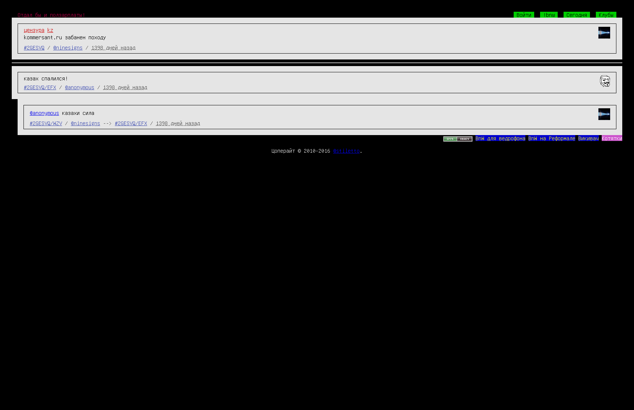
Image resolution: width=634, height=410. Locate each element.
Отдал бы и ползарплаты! (51, 15)
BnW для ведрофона (500, 138)
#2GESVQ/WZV (46, 123)
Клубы (606, 15)
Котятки (612, 138)
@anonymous (79, 87)
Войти (524, 15)
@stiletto (346, 150)
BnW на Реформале (551, 138)
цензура (34, 30)
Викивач (588, 138)
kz (50, 30)
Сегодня (576, 15)
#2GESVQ (34, 47)
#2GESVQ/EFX (40, 87)
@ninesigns (68, 47)
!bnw (549, 15)
